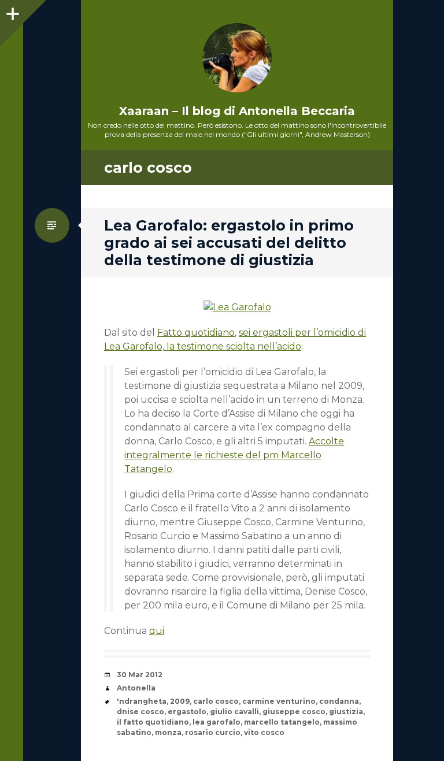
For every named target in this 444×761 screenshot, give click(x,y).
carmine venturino (279, 701)
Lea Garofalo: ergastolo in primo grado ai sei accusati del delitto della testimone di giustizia (229, 243)
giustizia (346, 711)
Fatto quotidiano (196, 332)
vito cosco (264, 732)
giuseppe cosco (293, 711)
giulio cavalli (234, 711)
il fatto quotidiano (153, 722)
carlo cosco (216, 701)
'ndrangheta (141, 701)
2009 (180, 701)
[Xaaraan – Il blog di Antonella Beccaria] (237, 57)
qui (156, 630)
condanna (339, 701)
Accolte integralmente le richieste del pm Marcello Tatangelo (234, 455)
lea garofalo (216, 722)
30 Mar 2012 (139, 674)
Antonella (136, 688)
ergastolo (187, 711)
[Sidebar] (11, 11)
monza (168, 732)
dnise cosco (140, 711)
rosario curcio (212, 732)
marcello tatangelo (282, 722)
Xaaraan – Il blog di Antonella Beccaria (237, 111)
